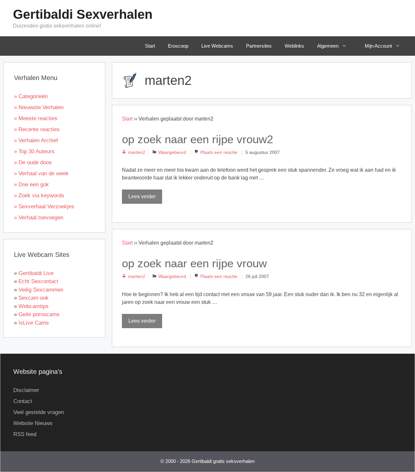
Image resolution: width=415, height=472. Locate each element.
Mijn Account (378, 46)
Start (150, 46)
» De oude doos (33, 162)
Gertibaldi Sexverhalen (82, 14)
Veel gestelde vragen (38, 412)
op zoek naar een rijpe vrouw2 (197, 139)
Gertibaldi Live (35, 273)
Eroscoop (178, 46)
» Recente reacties (37, 129)
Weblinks (294, 46)
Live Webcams (217, 46)
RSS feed (24, 434)
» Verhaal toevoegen (38, 217)
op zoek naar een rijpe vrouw (194, 263)
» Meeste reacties (35, 118)
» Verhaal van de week (41, 173)
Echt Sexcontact (38, 281)
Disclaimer (26, 390)
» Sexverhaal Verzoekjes (44, 206)
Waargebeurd (172, 152)
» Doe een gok (31, 184)
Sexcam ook (33, 298)
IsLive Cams (33, 323)
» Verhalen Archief (36, 140)
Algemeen (327, 46)
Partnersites (259, 46)
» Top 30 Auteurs (34, 151)
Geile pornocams (39, 314)
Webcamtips (33, 306)
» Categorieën (31, 96)
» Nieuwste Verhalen (39, 107)
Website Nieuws (33, 423)
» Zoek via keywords (39, 195)
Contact (22, 401)
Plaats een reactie (218, 152)
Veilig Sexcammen (40, 290)
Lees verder (142, 196)
